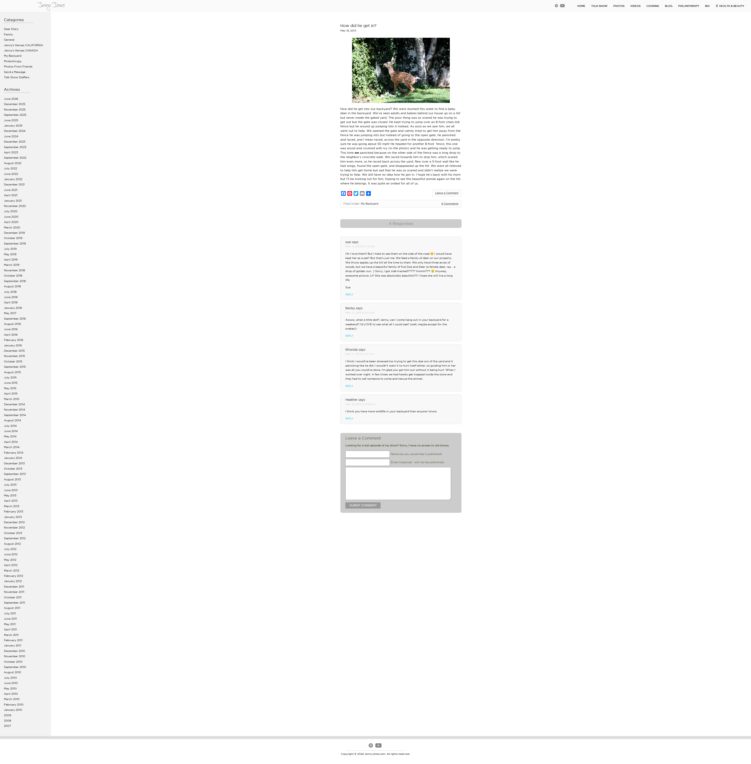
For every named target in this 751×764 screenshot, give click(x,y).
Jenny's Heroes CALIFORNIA (23, 45)
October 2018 (13, 275)
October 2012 (13, 533)
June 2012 (10, 554)
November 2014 (14, 409)
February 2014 (13, 452)
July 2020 (10, 211)
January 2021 (13, 200)
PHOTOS (618, 5)
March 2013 (11, 506)
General (9, 39)
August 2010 (12, 672)
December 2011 (14, 586)
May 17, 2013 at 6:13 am (360, 312)
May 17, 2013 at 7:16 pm (360, 246)
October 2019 (13, 238)
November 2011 (14, 591)
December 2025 (14, 104)
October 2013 (13, 468)
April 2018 (11, 302)
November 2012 (14, 527)
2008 (7, 720)
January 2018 (13, 307)
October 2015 (13, 361)
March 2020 (12, 227)
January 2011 (12, 645)
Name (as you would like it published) (416, 453)
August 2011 (12, 607)
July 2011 (10, 613)
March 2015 (11, 399)
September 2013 (15, 473)
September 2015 (15, 366)
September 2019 (15, 243)
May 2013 (10, 495)
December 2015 (14, 350)
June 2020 (11, 216)
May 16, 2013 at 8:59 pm (360, 404)
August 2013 (12, 479)
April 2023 (11, 152)
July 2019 (10, 248)
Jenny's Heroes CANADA (21, 50)
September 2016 (15, 318)
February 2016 (13, 340)
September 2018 (15, 281)
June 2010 (11, 683)
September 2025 (15, 114)
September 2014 (15, 415)
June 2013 (11, 490)
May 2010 (10, 688)
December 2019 (14, 232)
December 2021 (14, 184)
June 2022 (11, 173)
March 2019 (11, 264)
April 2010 (11, 693)
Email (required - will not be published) (417, 462)
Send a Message (14, 72)
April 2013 (11, 500)
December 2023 (14, 141)
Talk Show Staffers (16, 77)
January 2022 (13, 179)
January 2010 (13, 709)
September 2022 (15, 157)
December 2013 (14, 463)
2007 (7, 725)
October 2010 (13, 661)
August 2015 (12, 372)
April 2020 (11, 222)
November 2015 (14, 356)
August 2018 (12, 286)
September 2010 (15, 667)
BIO (707, 5)
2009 (7, 715)
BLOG (668, 5)
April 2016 (11, 334)
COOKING (652, 5)
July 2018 (10, 291)
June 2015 (11, 382)
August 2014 (12, 420)
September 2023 (15, 147)
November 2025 (15, 109)
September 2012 (15, 538)
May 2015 (10, 388)
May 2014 (10, 436)
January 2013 (13, 517)
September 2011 (14, 602)
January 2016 (13, 345)
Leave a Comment (446, 192)
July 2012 (10, 549)
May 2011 (10, 624)
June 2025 (11, 120)
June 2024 (11, 136)
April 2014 (11, 441)
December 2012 (14, 522)
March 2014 (11, 447)
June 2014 (11, 431)
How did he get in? (358, 25)
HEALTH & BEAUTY (731, 5)
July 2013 (10, 484)
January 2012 (13, 581)
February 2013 (13, 511)
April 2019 (11, 259)
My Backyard (12, 55)
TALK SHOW (599, 5)
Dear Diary (11, 29)
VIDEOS (635, 5)
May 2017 (10, 313)
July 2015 (10, 377)
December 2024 (14, 130)
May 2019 (10, 254)
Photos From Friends (18, 66)
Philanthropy (13, 61)
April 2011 (10, 629)
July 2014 (10, 425)
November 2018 (14, 270)
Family (8, 34)
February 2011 (13, 640)
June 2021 (10, 189)
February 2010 (13, 704)
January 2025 (13, 125)
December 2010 (14, 651)
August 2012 (12, 543)
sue (348, 242)
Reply (349, 294)
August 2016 (12, 323)
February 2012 (13, 575)
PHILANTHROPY (688, 5)
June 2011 (10, 618)
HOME (581, 5)
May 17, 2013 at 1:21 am (359, 353)
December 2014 (14, 404)
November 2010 (14, 656)
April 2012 (10, 565)
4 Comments (449, 203)
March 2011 (11, 634)
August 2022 (12, 163)
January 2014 (13, 457)
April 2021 (10, 195)
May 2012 (10, 559)
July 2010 (10, 677)
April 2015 (11, 393)
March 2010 (12, 699)
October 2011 (13, 597)
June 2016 (11, 329)
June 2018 (11, 297)
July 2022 (10, 168)
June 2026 (11, 98)
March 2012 (11, 570)
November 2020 (15, 206)
